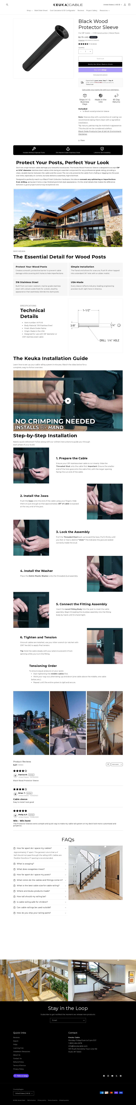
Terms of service (52, 1100)
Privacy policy (42, 1100)
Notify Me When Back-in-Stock (100, 64)
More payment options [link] (100, 74)
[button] (7, 4)
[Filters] (108, 764)
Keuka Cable (21, 1100)
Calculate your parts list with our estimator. (100, 90)
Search (15, 1041)
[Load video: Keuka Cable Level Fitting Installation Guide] (68, 400)
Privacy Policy (18, 1069)
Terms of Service (19, 1065)
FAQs (15, 1044)
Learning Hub (18, 1048)
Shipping (81, 40)
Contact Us (17, 1058)
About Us (16, 1055)
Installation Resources (21, 1051)
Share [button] (82, 140)
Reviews (16, 1037)
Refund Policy (18, 1062)
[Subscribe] (83, 1020)
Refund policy (31, 1100)
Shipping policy (64, 1100)
